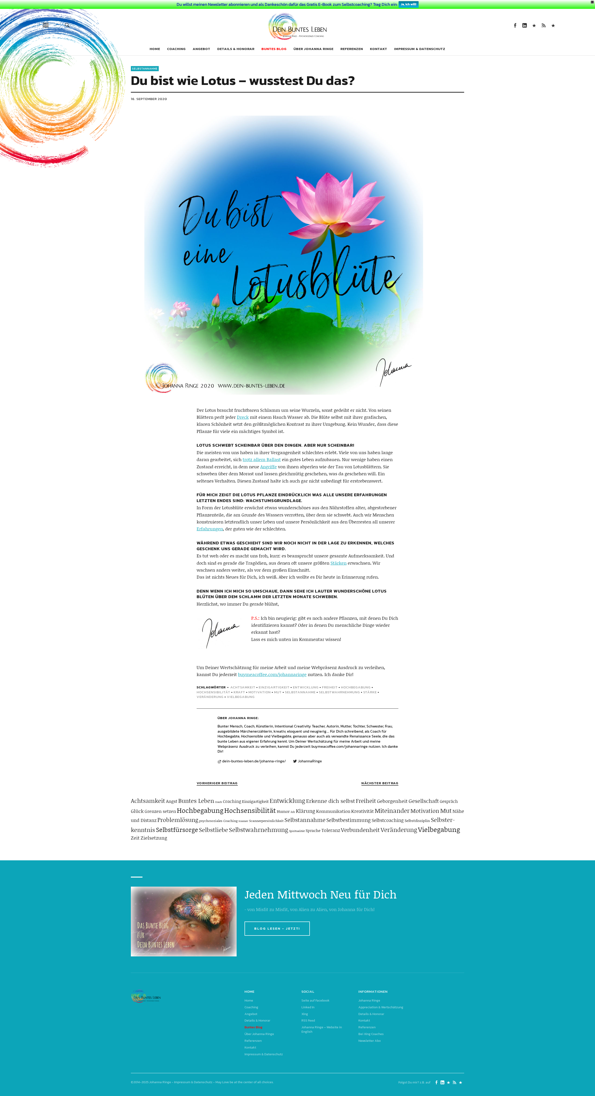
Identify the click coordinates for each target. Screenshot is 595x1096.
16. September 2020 (149, 98)
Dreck (243, 417)
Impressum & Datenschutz (419, 48)
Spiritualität (297, 831)
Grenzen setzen (160, 811)
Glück (137, 811)
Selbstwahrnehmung (339, 692)
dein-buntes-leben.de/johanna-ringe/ (254, 761)
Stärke (370, 692)
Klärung (305, 810)
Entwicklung (306, 687)
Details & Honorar (236, 48)
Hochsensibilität (213, 692)
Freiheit (330, 687)
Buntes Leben (196, 801)
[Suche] (67, 25)
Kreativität (362, 811)
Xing (534, 25)
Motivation (259, 692)
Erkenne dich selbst (330, 800)
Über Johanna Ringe (314, 48)
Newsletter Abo (369, 1040)
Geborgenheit (392, 801)
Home (155, 48)
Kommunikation (333, 811)
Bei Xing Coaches (371, 1034)
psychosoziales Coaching (218, 820)
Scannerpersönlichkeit (266, 820)
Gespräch (449, 801)
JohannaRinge (310, 761)
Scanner (243, 821)
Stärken (339, 563)
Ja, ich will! (408, 4)
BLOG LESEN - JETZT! (277, 928)
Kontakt (378, 48)
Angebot (201, 48)
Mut (278, 692)
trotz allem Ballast (262, 459)
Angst (171, 801)
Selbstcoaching (388, 820)
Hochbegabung (356, 687)
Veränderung (210, 696)
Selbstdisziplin (417, 820)
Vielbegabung (241, 696)
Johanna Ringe (243, 718)
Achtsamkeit (242, 687)
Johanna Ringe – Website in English (553, 25)
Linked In (524, 25)
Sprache (313, 830)
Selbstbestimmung (348, 820)
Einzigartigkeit (274, 687)
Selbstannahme (145, 69)
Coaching (176, 48)
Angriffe (268, 466)
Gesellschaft (424, 800)
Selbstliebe (213, 830)
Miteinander (392, 810)
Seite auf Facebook (515, 25)
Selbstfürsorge (177, 829)
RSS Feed (543, 25)
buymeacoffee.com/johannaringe (272, 674)
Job (293, 812)
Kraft (239, 692)
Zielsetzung (154, 837)
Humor (283, 811)
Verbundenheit (360, 830)
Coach (218, 802)
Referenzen (351, 48)
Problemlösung (177, 820)
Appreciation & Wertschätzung (380, 1007)
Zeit (135, 837)
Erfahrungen (210, 529)
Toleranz (330, 830)
